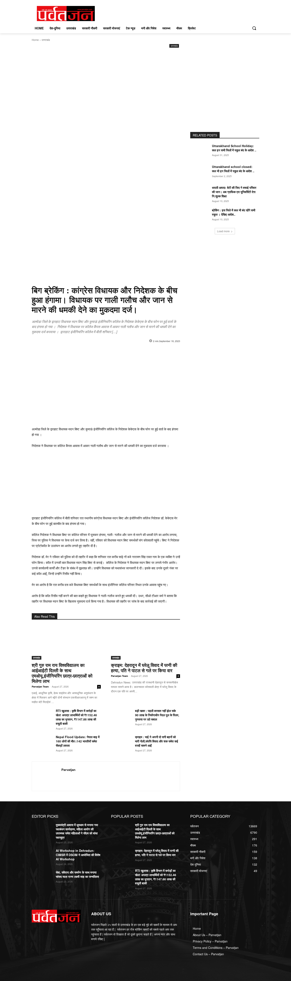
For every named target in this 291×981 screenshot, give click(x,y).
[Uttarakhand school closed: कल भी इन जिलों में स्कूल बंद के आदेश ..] (200, 172)
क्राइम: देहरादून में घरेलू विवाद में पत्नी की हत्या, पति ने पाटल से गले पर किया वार (144, 667)
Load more (223, 231)
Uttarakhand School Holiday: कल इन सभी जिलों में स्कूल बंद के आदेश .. (234, 148)
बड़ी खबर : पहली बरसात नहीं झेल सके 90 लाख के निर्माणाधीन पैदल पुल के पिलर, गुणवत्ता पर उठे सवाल (157, 715)
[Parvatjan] (46, 776)
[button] (254, 28)
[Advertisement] (106, 80)
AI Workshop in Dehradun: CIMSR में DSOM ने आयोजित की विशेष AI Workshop (78, 854)
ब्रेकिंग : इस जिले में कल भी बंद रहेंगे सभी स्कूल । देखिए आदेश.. (233, 212)
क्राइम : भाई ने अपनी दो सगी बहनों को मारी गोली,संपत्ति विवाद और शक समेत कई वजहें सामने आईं (156, 741)
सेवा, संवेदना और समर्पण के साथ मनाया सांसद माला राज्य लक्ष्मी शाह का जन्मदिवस (77, 874)
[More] (169, 352)
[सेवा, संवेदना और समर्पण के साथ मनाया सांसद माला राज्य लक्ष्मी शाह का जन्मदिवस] (42, 877)
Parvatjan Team (40, 686)
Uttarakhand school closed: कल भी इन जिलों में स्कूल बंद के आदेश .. (233, 169)
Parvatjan (68, 770)
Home (35, 40)
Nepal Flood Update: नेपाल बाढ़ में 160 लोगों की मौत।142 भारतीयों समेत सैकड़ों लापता (77, 741)
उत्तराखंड (46, 40)
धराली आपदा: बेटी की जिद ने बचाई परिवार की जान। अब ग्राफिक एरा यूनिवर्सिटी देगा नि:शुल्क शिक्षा (234, 191)
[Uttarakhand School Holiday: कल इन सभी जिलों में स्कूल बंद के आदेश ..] (200, 151)
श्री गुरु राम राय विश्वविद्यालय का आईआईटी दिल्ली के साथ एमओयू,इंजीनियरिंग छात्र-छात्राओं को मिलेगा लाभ (62, 673)
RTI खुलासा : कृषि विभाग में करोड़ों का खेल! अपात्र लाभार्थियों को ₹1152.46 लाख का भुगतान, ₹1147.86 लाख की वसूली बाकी (76, 717)
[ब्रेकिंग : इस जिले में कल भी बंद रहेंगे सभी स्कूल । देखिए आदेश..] (200, 215)
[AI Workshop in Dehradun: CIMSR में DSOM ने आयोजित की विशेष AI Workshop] (42, 856)
